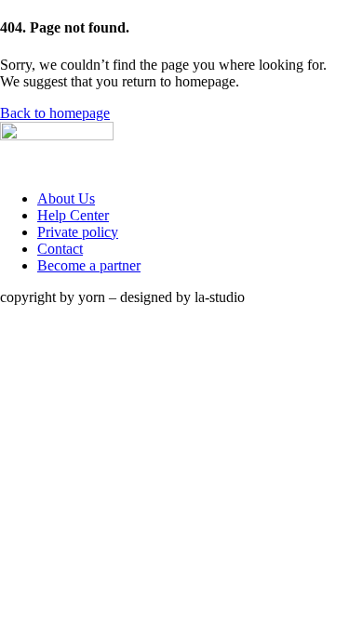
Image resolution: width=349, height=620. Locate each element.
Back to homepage (55, 113)
